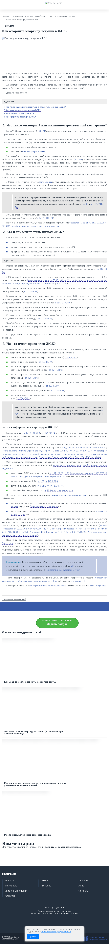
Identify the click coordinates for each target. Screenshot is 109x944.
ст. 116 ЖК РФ (70, 357)
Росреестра (7, 543)
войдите (49, 847)
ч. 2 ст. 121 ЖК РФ (62, 303)
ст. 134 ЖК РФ (23, 398)
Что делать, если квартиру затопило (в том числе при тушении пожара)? (33, 732)
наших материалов (97, 586)
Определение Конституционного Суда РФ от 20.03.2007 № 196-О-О (70, 457)
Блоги (45, 881)
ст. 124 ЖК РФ (55, 370)
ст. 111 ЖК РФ (56, 473)
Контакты (83, 891)
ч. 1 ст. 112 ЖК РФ (44, 319)
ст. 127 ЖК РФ (52, 386)
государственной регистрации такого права (83, 447)
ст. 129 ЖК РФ (48, 433)
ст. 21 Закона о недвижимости (58, 490)
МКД (73, 566)
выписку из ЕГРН (79, 581)
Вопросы (46, 886)
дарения (14, 506)
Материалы (11, 886)
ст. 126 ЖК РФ (31, 378)
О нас (81, 886)
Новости (9, 881)
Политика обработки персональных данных (54, 913)
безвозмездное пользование (44, 506)
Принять (33, 936)
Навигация (9, 874)
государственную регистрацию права (48, 586)
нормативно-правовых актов (67, 465)
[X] (49, 606)
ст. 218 (78, 159)
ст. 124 (41, 481)
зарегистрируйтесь (70, 847)
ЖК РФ (42, 131)
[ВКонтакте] (56, 606)
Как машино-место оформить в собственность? (30, 682)
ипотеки (21, 514)
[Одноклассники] (63, 606)
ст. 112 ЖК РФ (30, 291)
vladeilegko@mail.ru (54, 907)
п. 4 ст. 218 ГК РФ (32, 433)
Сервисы (10, 896)
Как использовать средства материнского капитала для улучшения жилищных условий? (35, 784)
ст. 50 (86, 204)
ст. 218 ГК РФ (42, 486)
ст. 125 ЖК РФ (45, 362)
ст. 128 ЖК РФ (57, 390)
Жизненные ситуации (16, 891)
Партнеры (83, 881)
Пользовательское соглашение (54, 911)
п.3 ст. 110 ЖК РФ (45, 218)
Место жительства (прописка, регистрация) (28, 835)
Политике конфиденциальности (56, 931)
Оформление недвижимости (14, 599)
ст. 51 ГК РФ (61, 283)
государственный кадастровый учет (63, 570)
